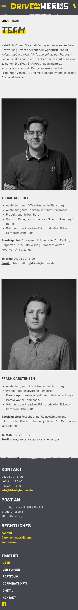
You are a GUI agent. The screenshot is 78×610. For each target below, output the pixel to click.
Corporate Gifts (15, 583)
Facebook (5, 604)
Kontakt (7, 533)
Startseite (10, 555)
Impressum (9, 542)
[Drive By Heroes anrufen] (72, 6)
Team (15, 20)
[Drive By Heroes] (40, 6)
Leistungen (11, 569)
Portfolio (10, 576)
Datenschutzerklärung (17, 537)
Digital (8, 590)
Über (5, 20)
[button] (6, 6)
